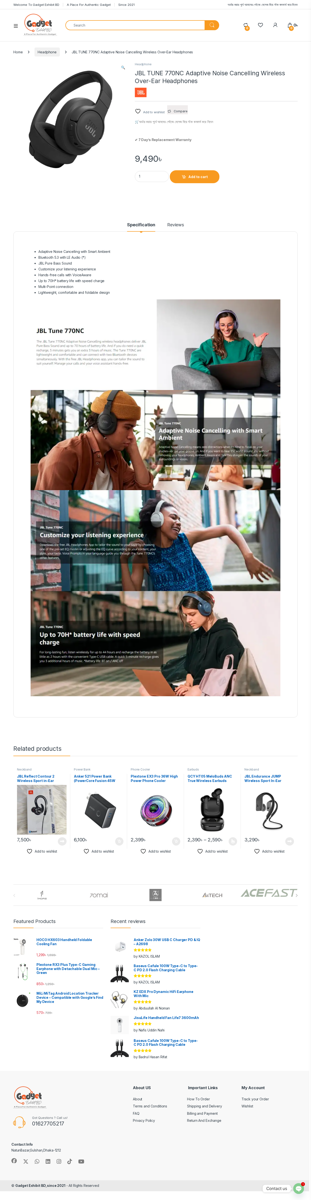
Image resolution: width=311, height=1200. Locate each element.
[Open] (17, 25)
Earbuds (193, 769)
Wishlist (247, 1106)
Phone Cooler (140, 769)
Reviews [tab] (175, 225)
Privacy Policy (144, 1120)
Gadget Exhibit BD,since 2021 (40, 1185)
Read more (62, 841)
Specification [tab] (141, 225)
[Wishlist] (260, 25)
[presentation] (296, 895)
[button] (123, 67)
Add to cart (198, 177)
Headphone (47, 52)
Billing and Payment (202, 1113)
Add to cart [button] (119, 841)
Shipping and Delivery (204, 1106)
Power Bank (82, 769)
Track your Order (255, 1099)
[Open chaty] (298, 1188)
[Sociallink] (14, 1160)
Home (18, 52)
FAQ (136, 1113)
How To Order (198, 1099)
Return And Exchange (204, 1120)
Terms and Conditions (150, 1106)
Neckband (24, 769)
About (137, 1099)
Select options (231, 841)
